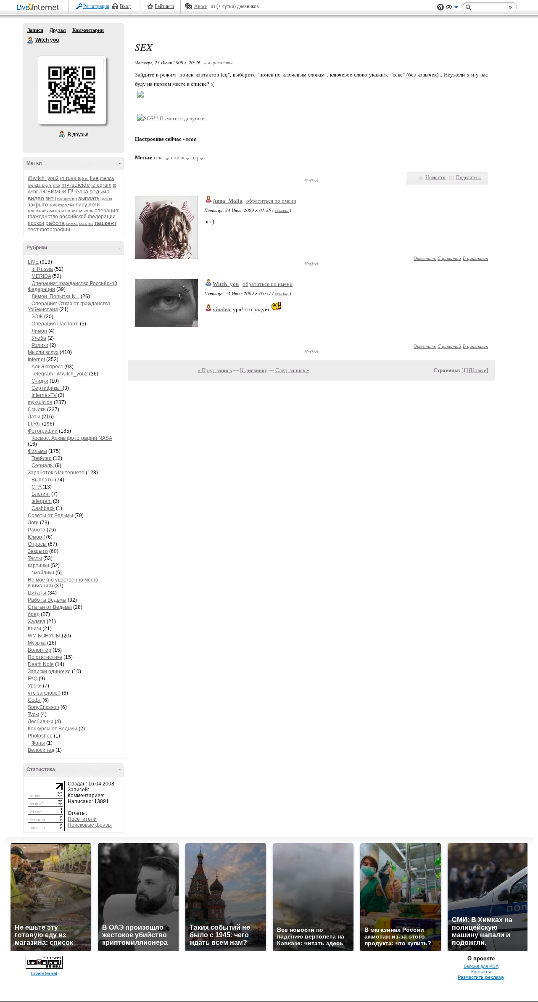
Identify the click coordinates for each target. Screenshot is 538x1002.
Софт (34, 700)
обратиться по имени (271, 201)
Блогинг (41, 494)
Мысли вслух (43, 352)
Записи (35, 30)
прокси (36, 223)
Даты (34, 417)
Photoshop (40, 736)
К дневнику (253, 370)
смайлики (43, 573)
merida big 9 (40, 185)
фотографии (55, 230)
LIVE (33, 262)
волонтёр (67, 198)
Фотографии (43, 431)
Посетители (82, 819)
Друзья (58, 30)
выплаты (89, 198)
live (94, 177)
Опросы (37, 544)
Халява (36, 621)
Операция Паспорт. (55, 324)
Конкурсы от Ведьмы (52, 729)
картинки (38, 565)
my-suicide (75, 184)
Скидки (40, 381)
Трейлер (42, 458)
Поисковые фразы (90, 825)
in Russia (42, 269)
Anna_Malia (228, 201)
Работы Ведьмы (47, 600)
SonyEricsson (43, 707)
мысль (86, 210)
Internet (36, 359)
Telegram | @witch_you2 (60, 374)
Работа (36, 530)
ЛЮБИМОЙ (52, 192)
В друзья (78, 134)
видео (36, 198)
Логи (33, 523)
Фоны (38, 743)
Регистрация (96, 6)
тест (33, 229)
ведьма (100, 191)
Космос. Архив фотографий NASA (72, 438)
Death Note (41, 664)
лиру (81, 205)
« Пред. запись (215, 370)
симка (72, 223)
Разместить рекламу (481, 977)
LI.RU (34, 424)
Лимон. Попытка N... (55, 296)
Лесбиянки (40, 721)
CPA (36, 487)
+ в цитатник (217, 62)
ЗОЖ (37, 317)
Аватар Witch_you (71, 90)
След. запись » (292, 370)
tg (114, 185)
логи (94, 204)
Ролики (40, 345)
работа (55, 222)
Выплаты (43, 480)
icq (194, 157)
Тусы (33, 714)
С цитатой (449, 258)
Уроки (35, 686)
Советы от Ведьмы (50, 515)
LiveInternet (39, 7)
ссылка (282, 210)
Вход (125, 6)
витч (50, 198)
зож (53, 204)
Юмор (35, 537)
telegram (101, 185)
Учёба (39, 338)
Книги (34, 629)
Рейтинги (164, 6)
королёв (66, 205)
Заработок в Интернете (56, 473)
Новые (478, 370)
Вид (452, 8)
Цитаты (37, 593)
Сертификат (47, 388)
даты (107, 198)
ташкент (105, 222)
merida (107, 178)
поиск (178, 157)
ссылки (86, 223)
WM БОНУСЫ (44, 636)
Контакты (481, 971)
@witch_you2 (43, 178)
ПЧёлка (78, 191)
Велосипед (41, 750)
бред (34, 614)
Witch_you (226, 284)
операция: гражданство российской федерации (73, 213)
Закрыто (38, 551)
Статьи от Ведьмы (50, 607)
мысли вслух (64, 210)
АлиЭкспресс (47, 367)
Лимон (39, 331)
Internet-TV (44, 395)
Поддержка (440, 7)
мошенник (38, 211)
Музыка (37, 643)
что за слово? (44, 693)
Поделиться (468, 177)
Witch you (30, 40)
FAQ (32, 679)
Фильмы (37, 451)
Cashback (43, 508)
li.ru (85, 178)
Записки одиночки (49, 671)
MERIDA (41, 276)
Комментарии (88, 30)
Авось (200, 6)
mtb (56, 185)
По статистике (45, 657)
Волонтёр (39, 650)
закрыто (38, 204)
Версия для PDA (481, 966)
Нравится (435, 177)
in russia (70, 178)
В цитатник (475, 258)
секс (159, 157)
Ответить (425, 258)
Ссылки (37, 409)
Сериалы (43, 465)
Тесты (35, 558)
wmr (33, 191)
